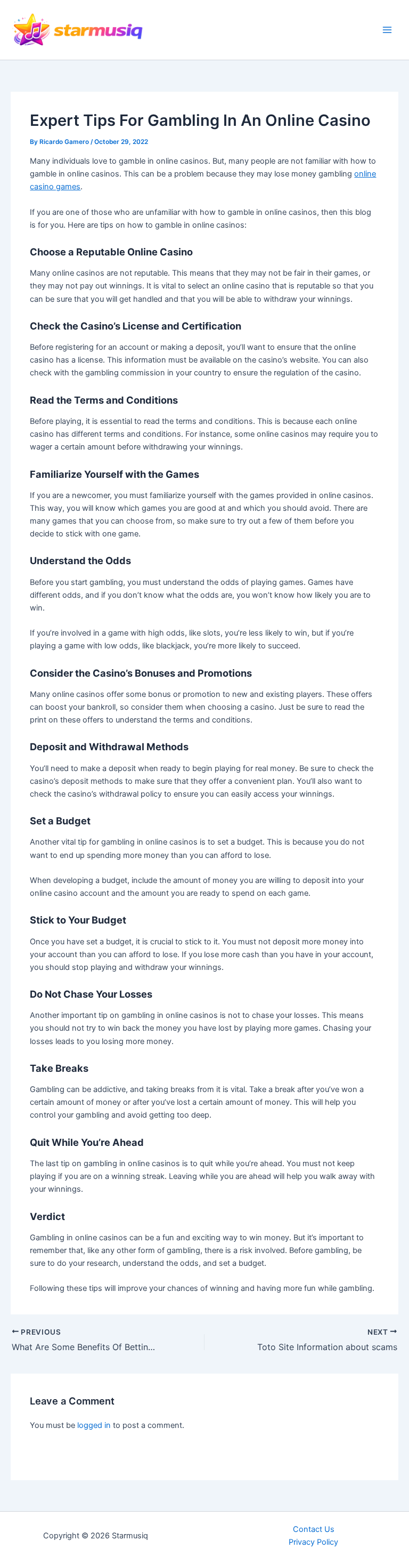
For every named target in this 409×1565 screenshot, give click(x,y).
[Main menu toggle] (387, 30)
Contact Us (313, 1529)
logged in (94, 1425)
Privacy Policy (313, 1542)
